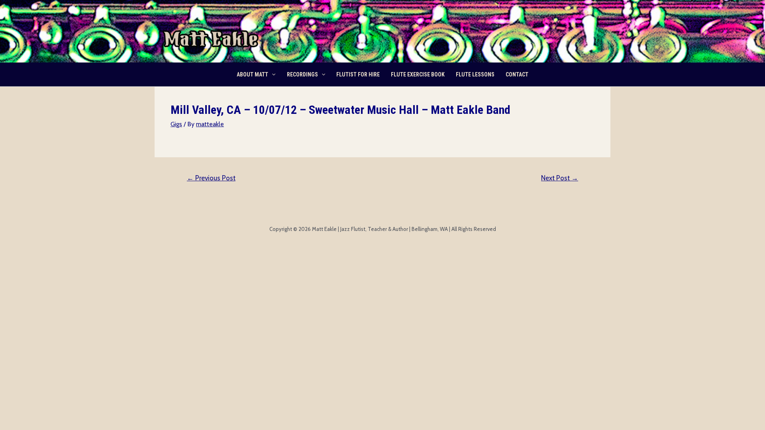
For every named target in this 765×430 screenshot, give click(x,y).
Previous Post (211, 178)
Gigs (176, 124)
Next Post (559, 178)
